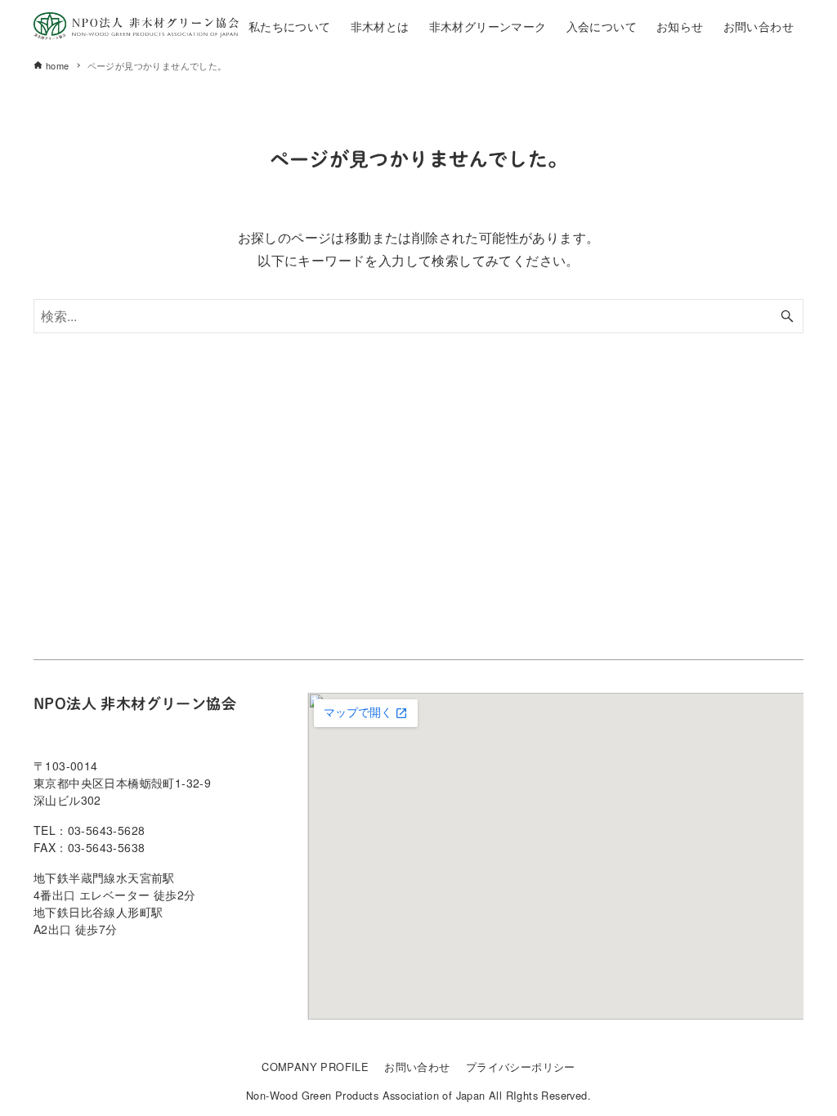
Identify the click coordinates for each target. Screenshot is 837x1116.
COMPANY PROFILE (315, 1066)
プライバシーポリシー (520, 1066)
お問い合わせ (417, 1066)
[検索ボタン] (787, 316)
